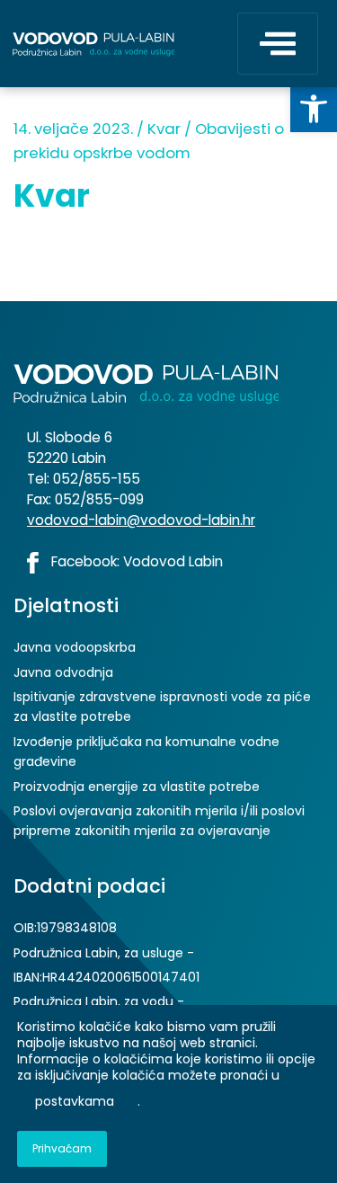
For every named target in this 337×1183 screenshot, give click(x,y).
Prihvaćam (62, 1148)
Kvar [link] (164, 128)
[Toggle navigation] (277, 44)
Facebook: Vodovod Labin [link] (135, 561)
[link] (313, 108)
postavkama (74, 1102)
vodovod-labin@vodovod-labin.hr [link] (141, 520)
